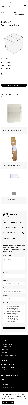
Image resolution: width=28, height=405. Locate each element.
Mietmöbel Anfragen (14, 85)
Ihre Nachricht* (7, 255)
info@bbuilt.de (11, 238)
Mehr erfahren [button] (22, 398)
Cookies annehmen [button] (8, 402)
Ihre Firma (5, 295)
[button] (25, 6)
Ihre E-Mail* (6, 280)
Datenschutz (6, 303)
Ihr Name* (5, 272)
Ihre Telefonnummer (8, 287)
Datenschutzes (10, 316)
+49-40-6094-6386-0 (10, 227)
